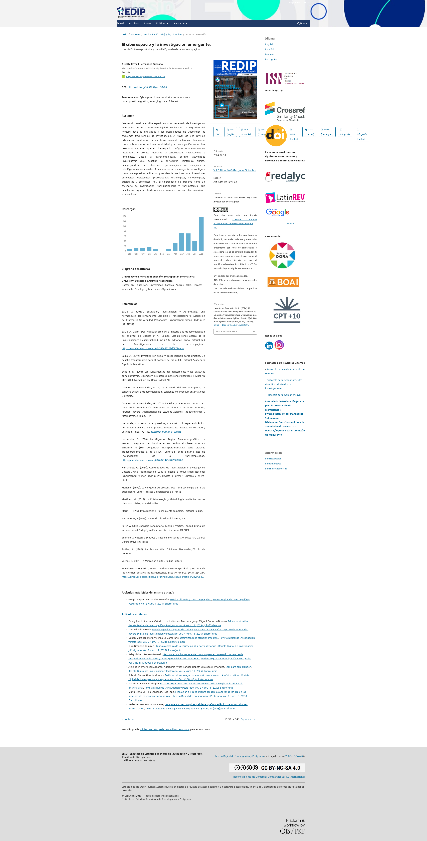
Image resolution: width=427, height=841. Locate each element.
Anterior (129, 719)
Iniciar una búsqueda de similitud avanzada (164, 729)
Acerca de (179, 23)
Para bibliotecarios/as (276, 468)
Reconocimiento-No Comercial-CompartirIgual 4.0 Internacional (269, 776)
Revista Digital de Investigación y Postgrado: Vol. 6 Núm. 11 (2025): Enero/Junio (172, 671)
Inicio (124, 34)
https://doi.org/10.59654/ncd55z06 (147, 87)
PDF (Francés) (246, 132)
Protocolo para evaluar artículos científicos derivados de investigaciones (283, 384)
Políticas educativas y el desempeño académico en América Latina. (202, 675)
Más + (290, 223)
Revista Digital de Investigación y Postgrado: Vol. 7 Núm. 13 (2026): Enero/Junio (172, 633)
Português (271, 59)
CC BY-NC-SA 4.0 (293, 756)
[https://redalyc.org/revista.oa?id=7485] (285, 180)
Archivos (134, 23)
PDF (218, 134)
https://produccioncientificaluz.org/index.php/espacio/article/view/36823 (163, 576)
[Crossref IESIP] (285, 120)
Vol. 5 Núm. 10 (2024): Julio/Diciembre (162, 34)
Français (270, 54)
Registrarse (294, 2)
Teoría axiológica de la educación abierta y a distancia (186, 646)
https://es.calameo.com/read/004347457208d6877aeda (153, 348)
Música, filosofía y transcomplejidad (190, 599)
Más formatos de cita (226, 331)
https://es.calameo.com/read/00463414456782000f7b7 (152, 460)
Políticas (161, 23)
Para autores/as (273, 463)
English (269, 44)
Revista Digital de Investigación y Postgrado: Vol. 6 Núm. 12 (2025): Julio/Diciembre (174, 625)
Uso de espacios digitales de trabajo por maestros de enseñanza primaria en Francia (200, 629)
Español (269, 49)
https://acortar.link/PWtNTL (165, 431)
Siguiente (246, 719)
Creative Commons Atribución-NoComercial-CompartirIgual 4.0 (235, 223)
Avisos (147, 23)
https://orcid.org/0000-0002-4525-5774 (145, 76)
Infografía (345, 134)
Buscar (304, 23)
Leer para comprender (238, 666)
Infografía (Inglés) (362, 136)
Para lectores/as (273, 458)
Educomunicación (238, 621)
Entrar (307, 2)
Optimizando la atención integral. (199, 637)
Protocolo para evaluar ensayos (284, 394)
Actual (120, 23)
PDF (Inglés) (231, 132)
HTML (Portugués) (327, 132)
